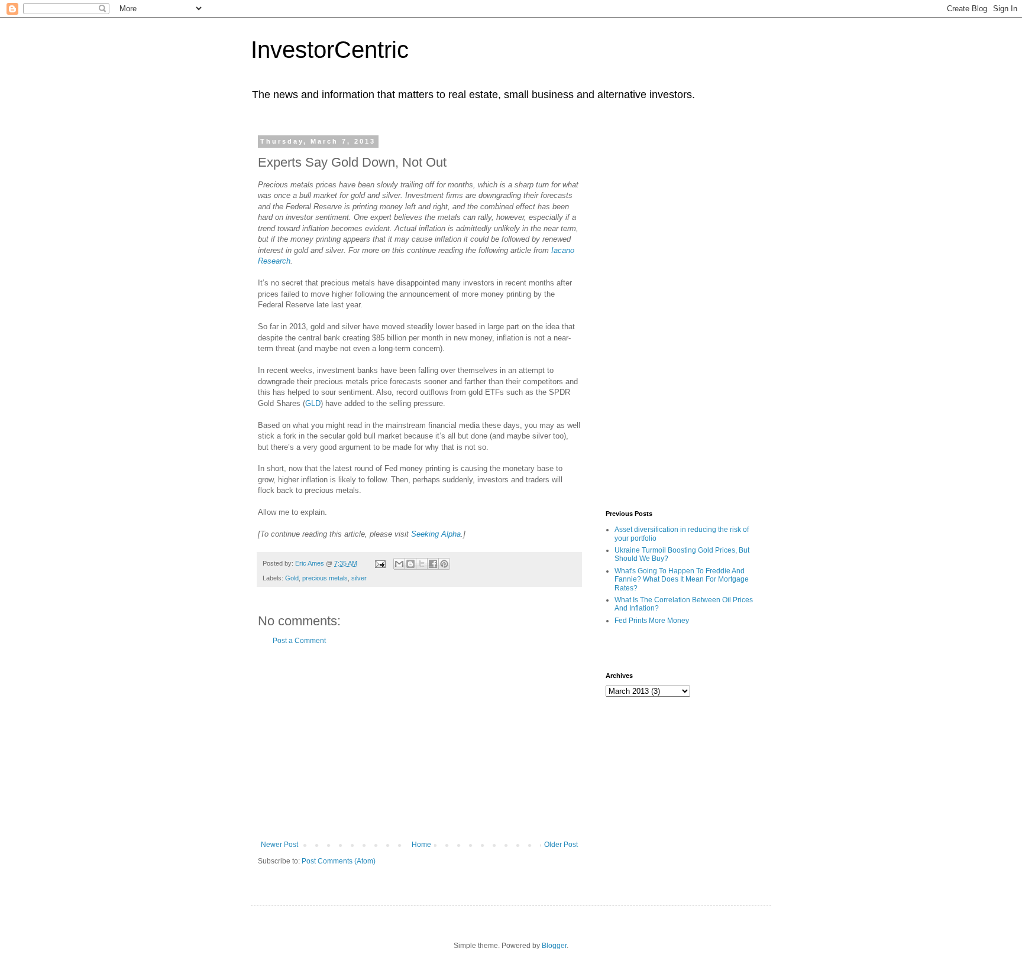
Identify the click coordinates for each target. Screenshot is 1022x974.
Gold (292, 578)
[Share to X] (422, 564)
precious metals (325, 578)
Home (421, 844)
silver (359, 578)
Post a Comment (299, 641)
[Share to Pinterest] (444, 564)
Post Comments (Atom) (339, 861)
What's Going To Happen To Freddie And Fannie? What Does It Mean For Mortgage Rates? (682, 579)
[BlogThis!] (410, 564)
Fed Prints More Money (652, 620)
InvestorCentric (330, 50)
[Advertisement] (419, 743)
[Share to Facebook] (433, 564)
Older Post (561, 844)
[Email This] (399, 564)
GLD (313, 403)
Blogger (554, 945)
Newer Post (279, 844)
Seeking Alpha (436, 534)
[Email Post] (379, 563)
